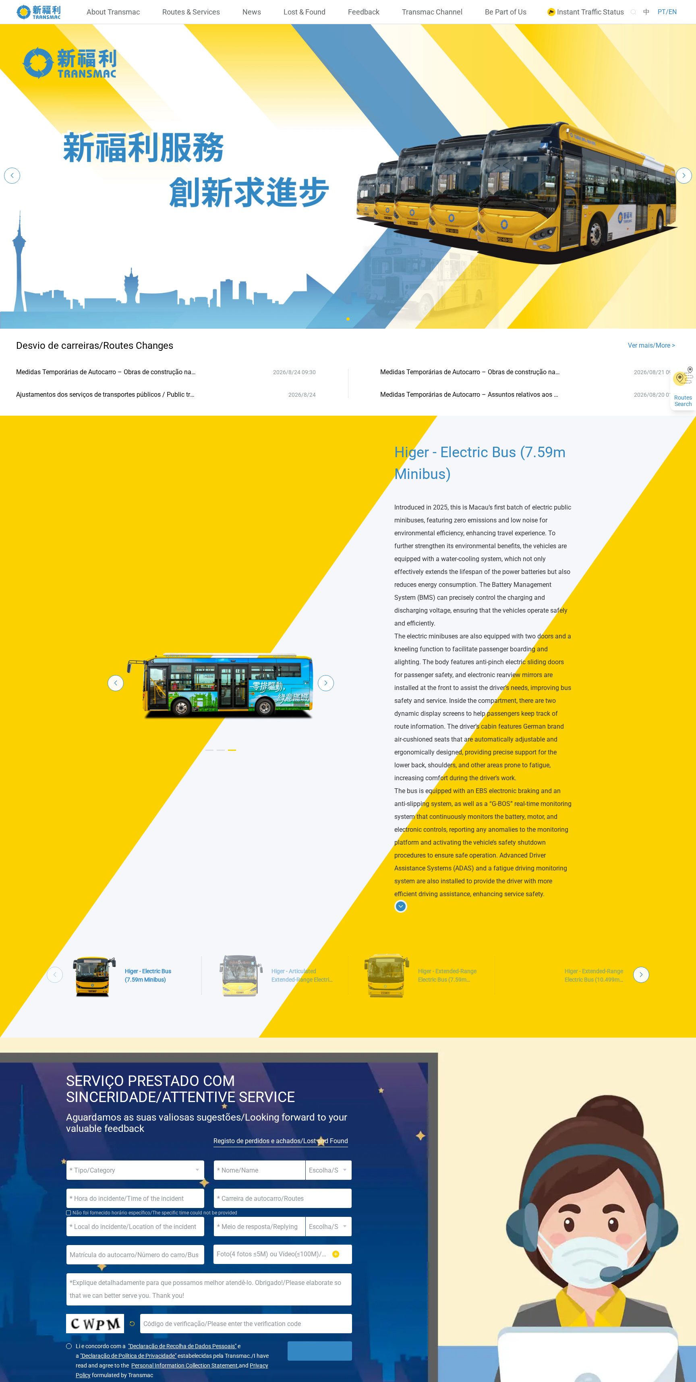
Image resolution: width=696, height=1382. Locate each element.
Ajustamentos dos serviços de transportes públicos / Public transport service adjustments (106, 394)
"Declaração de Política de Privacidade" (128, 1356)
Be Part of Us (505, 12)
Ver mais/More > (651, 345)
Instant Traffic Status (589, 12)
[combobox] (283, 1198)
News (251, 12)
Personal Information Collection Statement (184, 1365)
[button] (348, 319)
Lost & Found (304, 12)
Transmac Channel (432, 12)
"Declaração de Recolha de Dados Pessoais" (182, 1346)
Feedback (363, 12)
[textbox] (283, 1198)
